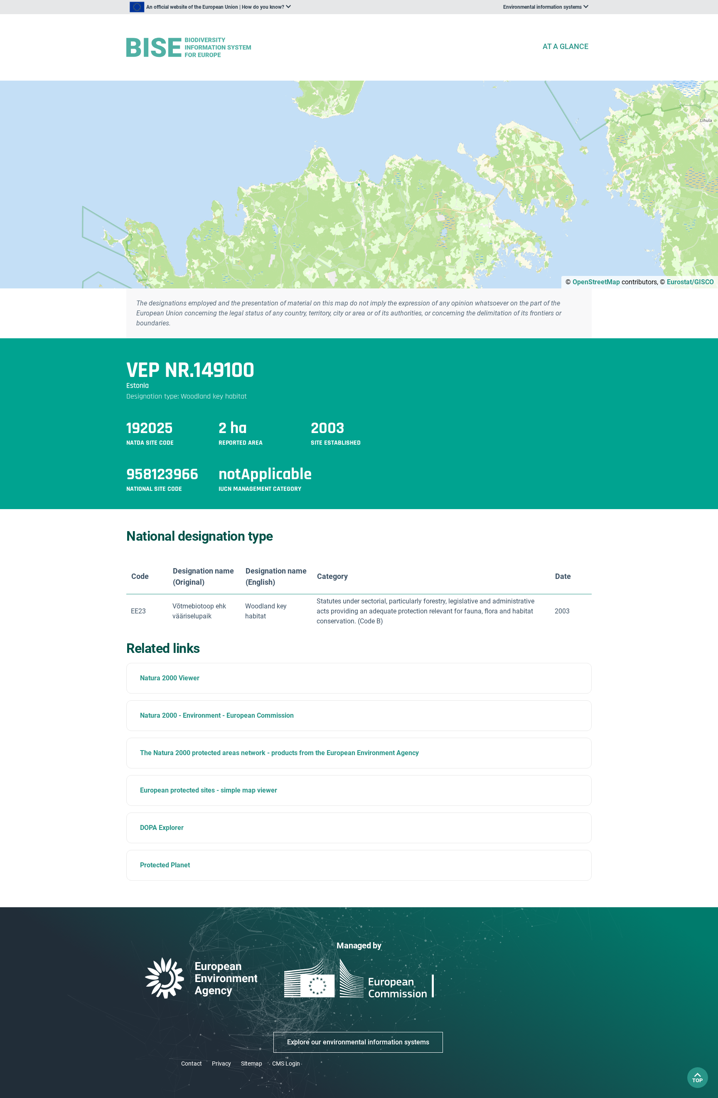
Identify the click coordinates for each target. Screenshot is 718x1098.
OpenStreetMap (596, 282)
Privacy (221, 1063)
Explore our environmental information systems (358, 1042)
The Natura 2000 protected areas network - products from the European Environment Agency (279, 753)
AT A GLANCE (565, 46)
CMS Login (286, 1063)
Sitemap (251, 1063)
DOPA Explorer (162, 828)
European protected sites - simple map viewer (208, 790)
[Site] (330, 48)
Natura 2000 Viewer (169, 678)
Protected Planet (165, 865)
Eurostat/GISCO (690, 282)
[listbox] (210, 7)
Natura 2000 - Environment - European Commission (217, 715)
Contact (191, 1063)
